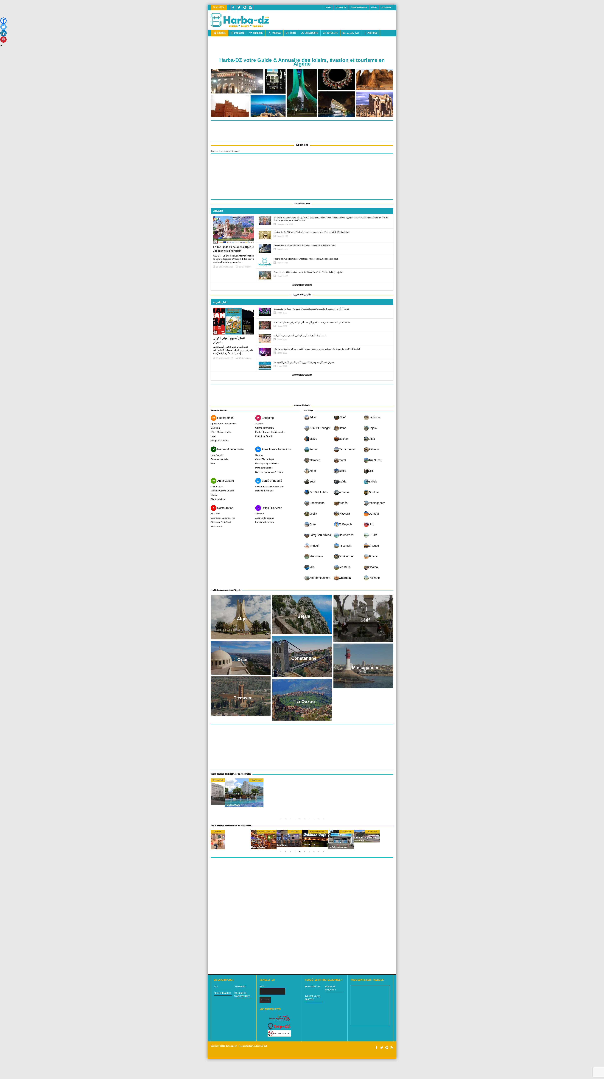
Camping (215, 428)
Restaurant (216, 526)
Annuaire (258, 33)
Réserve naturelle (219, 459)
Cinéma (259, 455)
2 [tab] (286, 819)
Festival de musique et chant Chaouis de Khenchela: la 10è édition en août (306, 259)
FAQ (216, 986)
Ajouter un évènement (359, 7)
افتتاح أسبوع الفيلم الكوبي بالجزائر (229, 340)
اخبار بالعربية (353, 33)
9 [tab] (319, 819)
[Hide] (1, 45)
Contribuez (240, 986)
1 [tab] (281, 819)
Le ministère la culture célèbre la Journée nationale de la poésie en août (304, 245)
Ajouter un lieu (341, 7)
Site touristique (218, 499)
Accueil (328, 7)
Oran (242, 659)
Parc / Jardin (217, 455)
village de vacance (220, 440)
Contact (374, 7)
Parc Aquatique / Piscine (267, 463)
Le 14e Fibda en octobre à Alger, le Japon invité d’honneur (233, 249)
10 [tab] (324, 819)
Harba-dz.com (231, 1046)
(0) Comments (245, 267)
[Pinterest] (3, 39)
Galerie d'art (217, 486)
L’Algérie (239, 33)
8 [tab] (314, 819)
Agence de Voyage (264, 518)
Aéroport (259, 513)
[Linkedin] (3, 33)
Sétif (365, 620)
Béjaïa (303, 616)
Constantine (303, 658)
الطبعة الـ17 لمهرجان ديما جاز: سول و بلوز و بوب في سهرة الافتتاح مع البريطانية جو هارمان (317, 349)
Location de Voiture (264, 522)
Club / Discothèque (264, 459)
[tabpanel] (315, 836)
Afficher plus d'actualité (302, 284)
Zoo (213, 463)
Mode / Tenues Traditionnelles (270, 432)
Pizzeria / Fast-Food (221, 522)
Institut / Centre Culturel (222, 490)
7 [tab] (310, 819)
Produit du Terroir (264, 436)
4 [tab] (295, 819)
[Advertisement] (336, 17)
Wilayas (276, 33)
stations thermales (264, 490)
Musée (214, 495)
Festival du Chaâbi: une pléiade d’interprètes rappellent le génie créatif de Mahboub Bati (311, 232)
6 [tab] (305, 819)
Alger (242, 618)
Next (390, 797)
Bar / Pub (215, 513)
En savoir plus (312, 986)
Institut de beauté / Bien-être (269, 486)
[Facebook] (3, 20)
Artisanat (259, 423)
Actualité (332, 33)
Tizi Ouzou (304, 701)
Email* (262, 986)
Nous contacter (222, 993)
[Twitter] (3, 27)
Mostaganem (365, 667)
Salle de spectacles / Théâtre (269, 472)
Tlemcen (242, 698)
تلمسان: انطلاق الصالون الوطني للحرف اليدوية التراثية (300, 335)
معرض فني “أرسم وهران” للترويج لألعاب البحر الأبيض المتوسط (304, 362)
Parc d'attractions (264, 467)
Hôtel (213, 436)
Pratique (372, 33)
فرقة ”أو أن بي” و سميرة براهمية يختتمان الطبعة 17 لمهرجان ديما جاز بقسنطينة (311, 309)
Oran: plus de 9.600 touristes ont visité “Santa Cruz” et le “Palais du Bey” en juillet (308, 272)
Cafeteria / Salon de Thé (223, 518)
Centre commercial (264, 428)
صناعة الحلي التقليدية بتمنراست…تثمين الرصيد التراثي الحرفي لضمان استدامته (312, 322)
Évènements (311, 33)
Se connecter (386, 7)
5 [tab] (300, 819)
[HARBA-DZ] (240, 20)
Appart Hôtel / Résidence (223, 423)
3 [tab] (291, 819)
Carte (293, 33)
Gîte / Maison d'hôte (221, 432)
